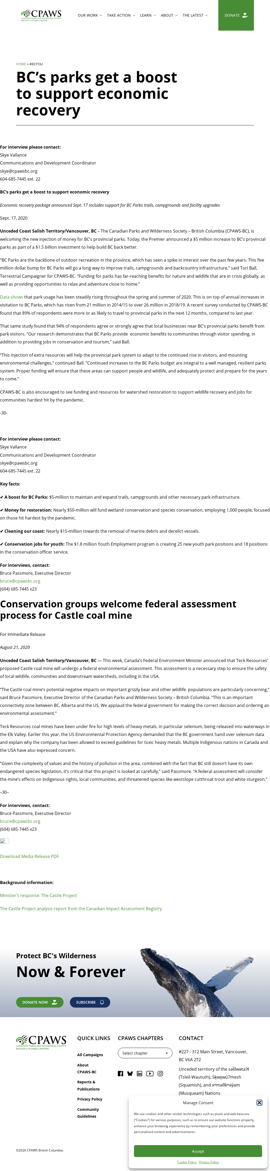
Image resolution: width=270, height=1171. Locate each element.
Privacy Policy (209, 1162)
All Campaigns (90, 1054)
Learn (146, 15)
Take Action (119, 15)
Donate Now (35, 1002)
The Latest (193, 15)
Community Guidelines (88, 1113)
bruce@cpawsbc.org (20, 581)
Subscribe (86, 1002)
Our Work (88, 15)
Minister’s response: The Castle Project (38, 895)
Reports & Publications (88, 1085)
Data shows (11, 297)
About (167, 15)
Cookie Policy (186, 1162)
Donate (232, 15)
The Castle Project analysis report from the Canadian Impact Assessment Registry (81, 908)
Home (21, 64)
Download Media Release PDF (29, 856)
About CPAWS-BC (87, 1068)
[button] (259, 1102)
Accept (198, 1151)
